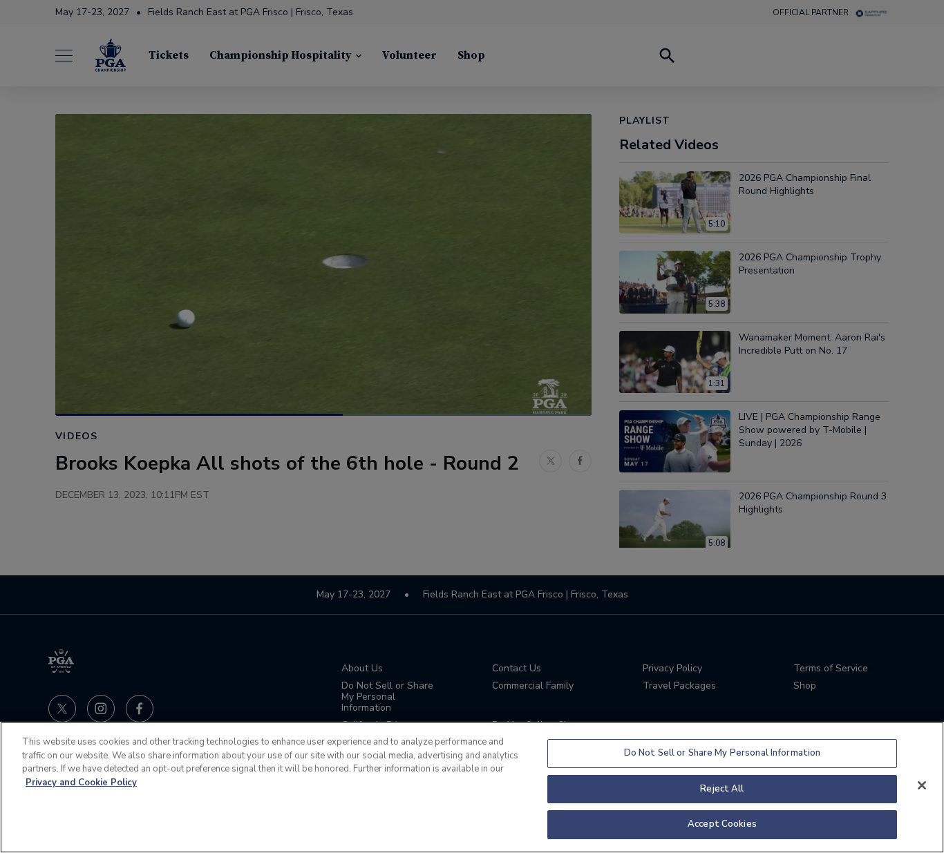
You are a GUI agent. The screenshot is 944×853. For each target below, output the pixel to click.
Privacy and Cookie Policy (81, 782)
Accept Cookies (722, 824)
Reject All (722, 789)
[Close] (922, 785)
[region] (472, 787)
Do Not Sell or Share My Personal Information (722, 753)
